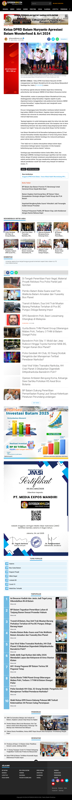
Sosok (56, 777)
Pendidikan (63, 9)
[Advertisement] (11, 122)
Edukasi (4, 773)
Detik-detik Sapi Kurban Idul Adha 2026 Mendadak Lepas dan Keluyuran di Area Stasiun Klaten (32, 657)
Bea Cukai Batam (15, 568)
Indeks (12, 9)
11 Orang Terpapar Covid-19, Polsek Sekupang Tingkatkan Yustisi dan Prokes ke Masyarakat (22, 751)
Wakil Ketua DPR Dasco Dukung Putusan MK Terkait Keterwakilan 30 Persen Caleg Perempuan (34, 701)
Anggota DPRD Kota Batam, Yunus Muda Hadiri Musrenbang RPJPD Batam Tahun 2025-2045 (44, 177)
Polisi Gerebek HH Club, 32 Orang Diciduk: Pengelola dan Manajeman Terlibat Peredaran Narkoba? (44, 356)
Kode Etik (54, 790)
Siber (65, 788)
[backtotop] (36, 761)
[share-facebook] (49, 39)
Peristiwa (33, 9)
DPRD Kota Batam (33, 169)
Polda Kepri (5, 777)
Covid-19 (12, 584)
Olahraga (47, 9)
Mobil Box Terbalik (15, 588)
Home (6, 25)
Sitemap (61, 790)
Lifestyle (55, 9)
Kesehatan (57, 773)
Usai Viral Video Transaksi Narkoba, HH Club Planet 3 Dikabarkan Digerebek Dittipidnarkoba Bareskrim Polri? (43, 368)
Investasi (40, 773)
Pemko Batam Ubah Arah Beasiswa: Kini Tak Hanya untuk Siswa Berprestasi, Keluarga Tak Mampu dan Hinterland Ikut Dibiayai (22, 725)
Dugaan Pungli (14, 572)
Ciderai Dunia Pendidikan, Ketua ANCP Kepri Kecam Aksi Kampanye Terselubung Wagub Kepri (36, 732)
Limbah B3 (12, 580)
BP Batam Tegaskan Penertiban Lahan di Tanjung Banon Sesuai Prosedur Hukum (29, 611)
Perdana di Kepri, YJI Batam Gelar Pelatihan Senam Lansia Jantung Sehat (21, 745)
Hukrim (25, 9)
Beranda (5, 9)
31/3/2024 (39, 85)
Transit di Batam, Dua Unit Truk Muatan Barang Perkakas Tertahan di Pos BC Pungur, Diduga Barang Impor (43, 306)
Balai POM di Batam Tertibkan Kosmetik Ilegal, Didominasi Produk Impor (22, 756)
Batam (24, 169)
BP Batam (5, 770)
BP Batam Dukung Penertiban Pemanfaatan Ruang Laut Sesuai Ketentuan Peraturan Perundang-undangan (45, 393)
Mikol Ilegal (13, 576)
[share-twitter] (53, 39)
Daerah (18, 9)
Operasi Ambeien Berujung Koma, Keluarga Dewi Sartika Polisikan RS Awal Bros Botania (44, 381)
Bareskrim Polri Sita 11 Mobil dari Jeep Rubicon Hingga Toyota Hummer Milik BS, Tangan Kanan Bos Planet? (44, 343)
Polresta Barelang (25, 777)
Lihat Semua (36, 402)
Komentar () (64, 39)
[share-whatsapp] (57, 39)
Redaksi (60, 788)
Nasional (22, 775)
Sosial (40, 9)
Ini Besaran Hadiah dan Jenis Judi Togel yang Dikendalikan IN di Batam (31, 599)
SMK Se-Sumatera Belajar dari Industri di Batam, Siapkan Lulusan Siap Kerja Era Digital (22, 719)
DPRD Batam (40, 770)
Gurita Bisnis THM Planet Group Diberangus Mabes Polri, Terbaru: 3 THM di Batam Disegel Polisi (45, 331)
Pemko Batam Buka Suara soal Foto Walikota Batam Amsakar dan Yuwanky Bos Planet (43, 294)
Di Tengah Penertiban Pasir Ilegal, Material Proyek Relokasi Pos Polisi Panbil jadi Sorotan (44, 281)
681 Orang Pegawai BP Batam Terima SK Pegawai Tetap (29, 667)
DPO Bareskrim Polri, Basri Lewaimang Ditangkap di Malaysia (42, 317)
